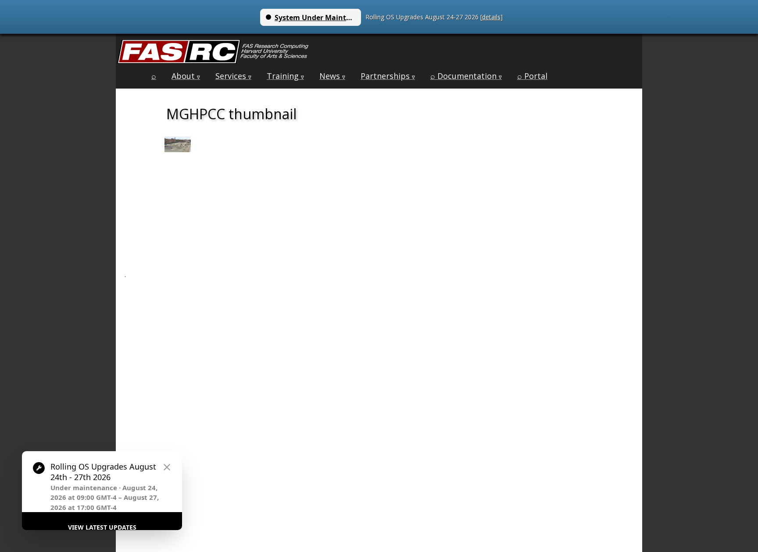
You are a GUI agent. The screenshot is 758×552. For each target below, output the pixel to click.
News (332, 76)
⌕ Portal (532, 76)
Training (285, 76)
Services (233, 76)
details (491, 17)
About (186, 76)
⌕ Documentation (466, 76)
